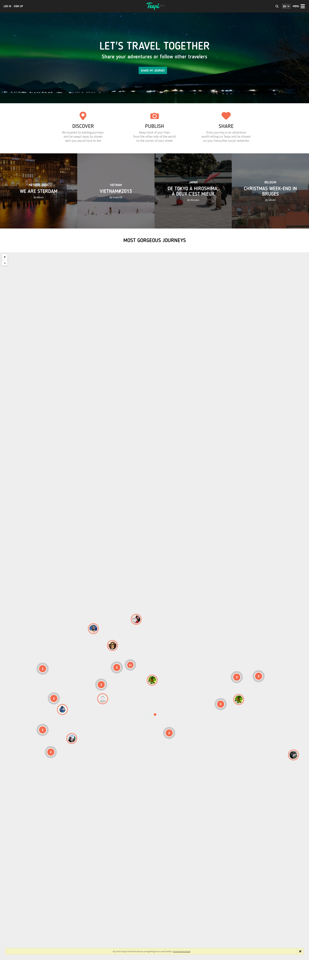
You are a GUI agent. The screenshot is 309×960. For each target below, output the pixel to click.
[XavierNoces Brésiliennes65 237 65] (71, 738)
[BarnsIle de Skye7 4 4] (112, 645)
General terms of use (181, 951)
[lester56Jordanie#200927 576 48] (152, 680)
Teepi (154, 6)
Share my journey (153, 70)
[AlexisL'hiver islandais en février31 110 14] (93, 628)
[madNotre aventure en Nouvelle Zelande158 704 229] (293, 754)
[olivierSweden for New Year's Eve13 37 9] (136, 619)
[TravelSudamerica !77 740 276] (62, 709)
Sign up (18, 6)
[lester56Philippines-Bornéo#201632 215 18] (238, 699)
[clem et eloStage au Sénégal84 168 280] (102, 698)
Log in (7, 6)
